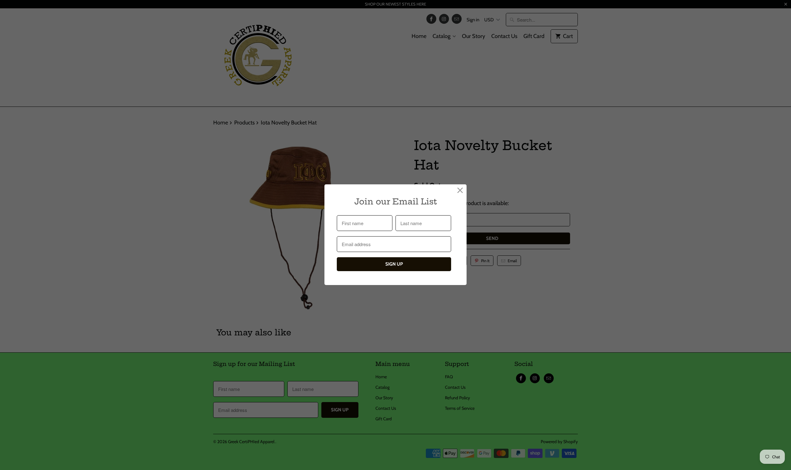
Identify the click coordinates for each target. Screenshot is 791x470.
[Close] (460, 190)
